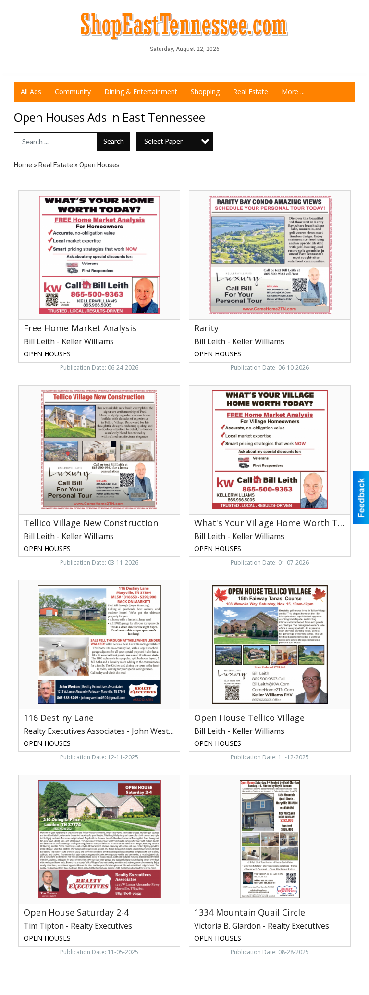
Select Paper (163, 141)
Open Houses (99, 165)
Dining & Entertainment (140, 91)
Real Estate (250, 91)
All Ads (31, 91)
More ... (293, 91)
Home (23, 165)
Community (73, 91)
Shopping (205, 91)
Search (113, 141)
